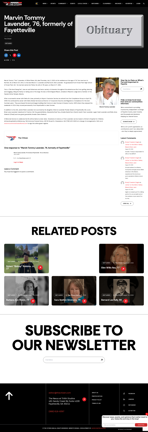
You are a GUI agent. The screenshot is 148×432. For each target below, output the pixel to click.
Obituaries (95, 3)
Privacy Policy (97, 400)
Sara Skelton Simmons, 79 (67, 299)
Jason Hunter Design (98, 428)
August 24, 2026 (128, 263)
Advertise (128, 3)
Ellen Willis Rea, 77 (110, 267)
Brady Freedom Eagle (132, 142)
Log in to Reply (18, 162)
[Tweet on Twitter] (10, 55)
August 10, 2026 (128, 295)
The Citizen (7, 39)
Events (72, 3)
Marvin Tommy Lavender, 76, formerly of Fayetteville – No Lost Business (31, 152)
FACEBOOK (131, 393)
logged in (16, 172)
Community (62, 3)
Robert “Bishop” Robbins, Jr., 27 (20, 267)
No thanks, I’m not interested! (125, 429)
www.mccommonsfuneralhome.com (15, 123)
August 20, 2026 (80, 295)
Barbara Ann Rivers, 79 (17, 299)
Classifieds (107, 3)
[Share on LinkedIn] (19, 55)
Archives (118, 3)
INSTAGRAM (132, 405)
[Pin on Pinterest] (15, 55)
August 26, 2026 (33, 262)
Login (138, 3)
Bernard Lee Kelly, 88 (111, 299)
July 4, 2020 (16, 154)
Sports (53, 3)
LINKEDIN (131, 399)
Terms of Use (96, 403)
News (44, 3)
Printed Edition (97, 396)
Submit (141, 89)
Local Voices (82, 3)
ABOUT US (95, 392)
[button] (47, 3)
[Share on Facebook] (6, 55)
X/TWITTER (131, 411)
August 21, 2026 (33, 295)
